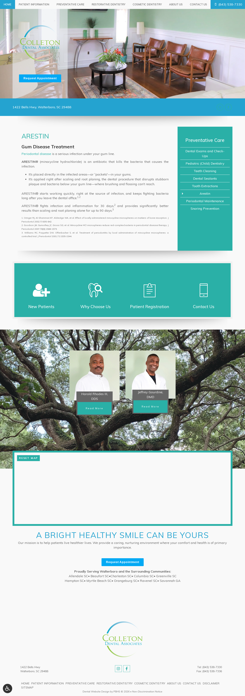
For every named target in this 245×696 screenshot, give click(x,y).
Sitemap (27, 687)
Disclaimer (211, 683)
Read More (98, 408)
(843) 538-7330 (212, 667)
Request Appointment (40, 78)
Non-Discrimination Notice (147, 691)
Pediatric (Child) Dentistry (205, 163)
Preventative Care (70, 4)
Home (7, 4)
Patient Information (34, 4)
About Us (176, 4)
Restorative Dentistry (108, 4)
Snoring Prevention (205, 208)
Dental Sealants (205, 178)
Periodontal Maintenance (205, 201)
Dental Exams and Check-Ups (204, 153)
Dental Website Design (96, 691)
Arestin (205, 193)
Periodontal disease (36, 154)
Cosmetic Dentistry (147, 4)
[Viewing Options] (7, 688)
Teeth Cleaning (205, 171)
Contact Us (198, 4)
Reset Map (28, 458)
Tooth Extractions (205, 186)
